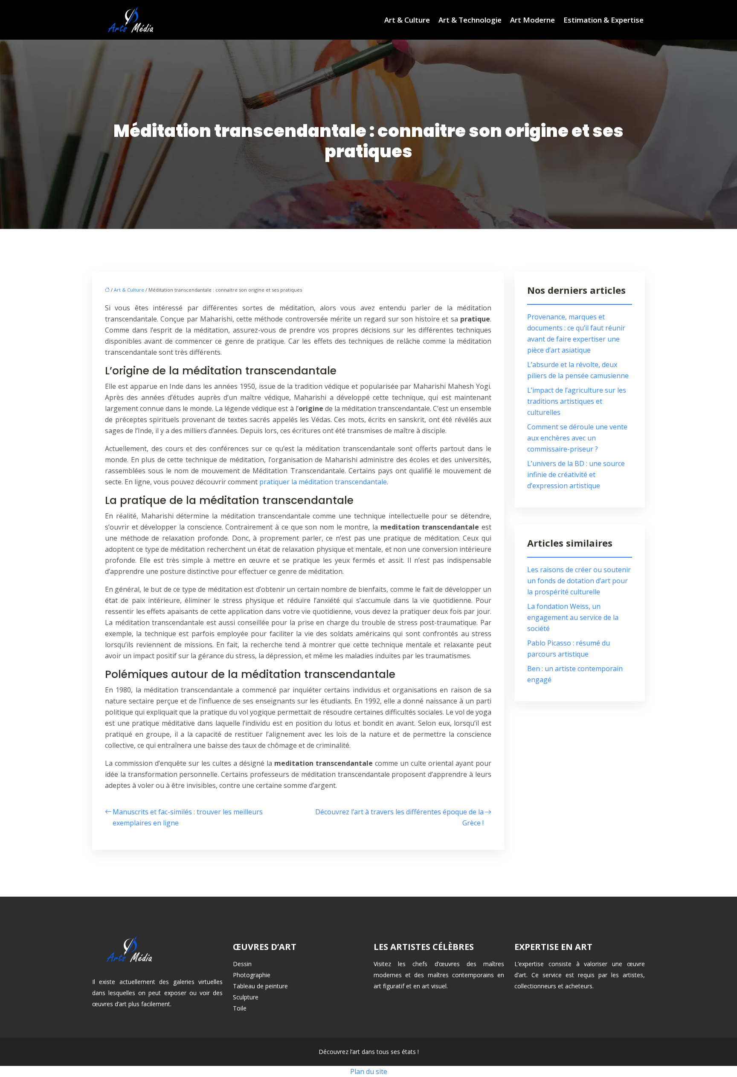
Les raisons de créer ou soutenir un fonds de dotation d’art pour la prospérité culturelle (579, 580)
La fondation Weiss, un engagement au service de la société (572, 617)
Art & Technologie (470, 20)
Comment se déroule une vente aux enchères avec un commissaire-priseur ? (577, 438)
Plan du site (368, 1071)
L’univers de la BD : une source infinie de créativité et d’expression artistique (576, 474)
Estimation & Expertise (603, 20)
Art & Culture (407, 20)
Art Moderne (532, 20)
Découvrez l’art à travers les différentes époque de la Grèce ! (399, 817)
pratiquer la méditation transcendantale (323, 481)
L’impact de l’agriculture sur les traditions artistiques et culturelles (576, 401)
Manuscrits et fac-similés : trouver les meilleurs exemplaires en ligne (188, 817)
